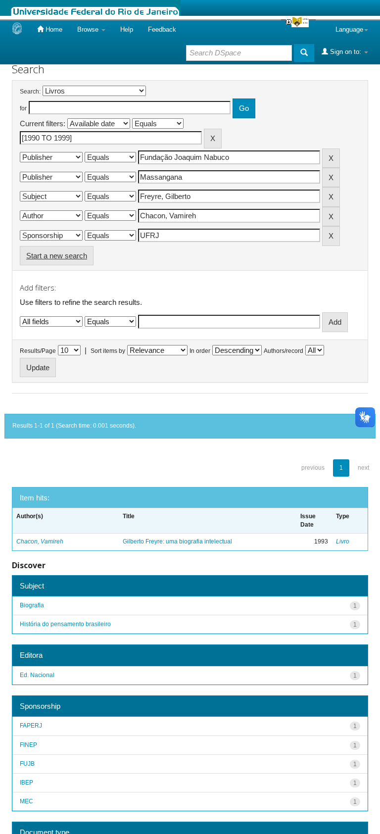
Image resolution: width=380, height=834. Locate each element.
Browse (88, 29)
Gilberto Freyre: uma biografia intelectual (177, 541)
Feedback (162, 29)
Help (126, 29)
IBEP (26, 782)
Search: (30, 91)
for (23, 108)
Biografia (32, 605)
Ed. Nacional (37, 675)
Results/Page (38, 350)
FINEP (28, 744)
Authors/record (283, 350)
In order (200, 350)
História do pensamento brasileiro (65, 624)
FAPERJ (31, 725)
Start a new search (56, 255)
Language (349, 29)
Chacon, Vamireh (39, 541)
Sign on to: (345, 51)
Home (53, 29)
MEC (26, 801)
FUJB (27, 763)
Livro (342, 541)
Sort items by (108, 350)
